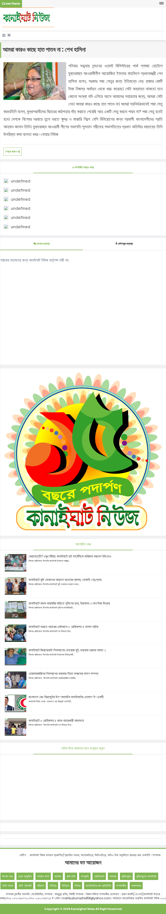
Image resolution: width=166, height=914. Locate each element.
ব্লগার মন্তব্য (43, 244)
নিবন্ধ (77, 885)
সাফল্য (113, 876)
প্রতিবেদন (99, 876)
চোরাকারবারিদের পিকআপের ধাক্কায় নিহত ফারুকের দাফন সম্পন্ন (63, 673)
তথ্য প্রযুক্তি (25, 876)
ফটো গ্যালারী (25, 885)
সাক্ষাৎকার (136, 885)
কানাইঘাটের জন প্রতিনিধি (98, 885)
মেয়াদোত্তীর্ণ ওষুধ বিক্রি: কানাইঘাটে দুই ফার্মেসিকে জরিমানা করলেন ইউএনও (70, 556)
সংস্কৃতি (85, 876)
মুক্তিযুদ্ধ (126, 876)
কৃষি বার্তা (71, 876)
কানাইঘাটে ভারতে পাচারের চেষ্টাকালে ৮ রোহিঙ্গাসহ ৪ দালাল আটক (63, 626)
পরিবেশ (40, 885)
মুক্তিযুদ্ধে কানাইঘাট (146, 876)
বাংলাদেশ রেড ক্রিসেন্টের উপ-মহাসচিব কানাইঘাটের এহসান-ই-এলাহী (66, 696)
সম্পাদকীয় (121, 885)
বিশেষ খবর (7, 876)
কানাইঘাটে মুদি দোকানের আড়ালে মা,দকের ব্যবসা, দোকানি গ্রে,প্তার (65, 579)
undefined (20, 181)
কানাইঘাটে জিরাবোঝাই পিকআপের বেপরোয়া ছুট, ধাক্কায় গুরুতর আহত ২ (67, 650)
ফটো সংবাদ (7, 885)
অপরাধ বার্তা (43, 876)
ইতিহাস (65, 885)
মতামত (57, 876)
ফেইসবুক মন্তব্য (125, 244)
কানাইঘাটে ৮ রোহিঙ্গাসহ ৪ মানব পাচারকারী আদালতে (56, 720)
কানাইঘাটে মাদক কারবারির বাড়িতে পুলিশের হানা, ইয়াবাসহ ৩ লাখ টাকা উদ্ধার (69, 603)
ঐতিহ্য (52, 885)
